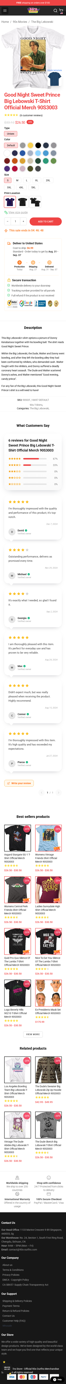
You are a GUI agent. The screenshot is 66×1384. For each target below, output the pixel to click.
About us (7, 1265)
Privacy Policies (10, 1274)
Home (5, 21)
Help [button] (60, 1379)
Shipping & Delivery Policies (17, 1301)
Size (6, 174)
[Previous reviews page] (41, 792)
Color (7, 139)
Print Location (12, 193)
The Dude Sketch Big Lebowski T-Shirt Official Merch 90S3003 (48, 1145)
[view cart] (61, 10)
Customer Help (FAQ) (14, 1320)
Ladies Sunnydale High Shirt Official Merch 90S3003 (47, 910)
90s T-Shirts (36, 404)
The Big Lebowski (42, 21)
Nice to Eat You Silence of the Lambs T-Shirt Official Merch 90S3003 (48, 961)
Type (7, 128)
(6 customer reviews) (31, 115)
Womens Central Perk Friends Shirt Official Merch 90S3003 (16, 910)
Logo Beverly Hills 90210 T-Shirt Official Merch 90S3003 (15, 1013)
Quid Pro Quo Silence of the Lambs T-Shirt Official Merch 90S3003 (17, 961)
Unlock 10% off (7, 1368)
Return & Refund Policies (15, 1310)
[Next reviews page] (58, 792)
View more (33, 1034)
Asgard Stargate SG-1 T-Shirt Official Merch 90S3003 (17, 858)
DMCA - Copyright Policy (15, 1279)
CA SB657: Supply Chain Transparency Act (25, 1284)
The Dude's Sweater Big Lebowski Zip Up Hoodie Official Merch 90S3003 (48, 1090)
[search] (55, 10)
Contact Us (8, 1315)
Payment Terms (11, 1306)
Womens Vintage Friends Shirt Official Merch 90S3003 (46, 858)
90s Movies (20, 21)
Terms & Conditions (13, 1269)
